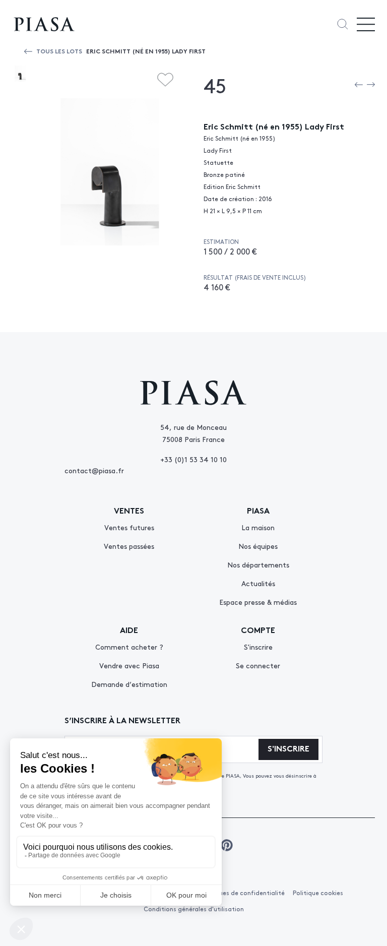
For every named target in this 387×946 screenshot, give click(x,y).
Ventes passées (129, 546)
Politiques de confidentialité (242, 893)
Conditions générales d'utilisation (194, 909)
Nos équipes (258, 546)
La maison (258, 527)
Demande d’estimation (129, 684)
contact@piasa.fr (94, 470)
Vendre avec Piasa (129, 665)
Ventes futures (129, 527)
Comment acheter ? (129, 647)
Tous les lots (59, 50)
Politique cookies (318, 893)
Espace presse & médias (258, 602)
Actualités (258, 583)
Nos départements (258, 564)
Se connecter (258, 665)
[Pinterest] (227, 845)
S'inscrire (258, 647)
